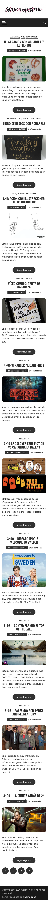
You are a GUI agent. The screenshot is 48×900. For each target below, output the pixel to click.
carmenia (36, 50)
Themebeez (29, 897)
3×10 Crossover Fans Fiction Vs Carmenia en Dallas (24, 445)
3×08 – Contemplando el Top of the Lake (24, 627)
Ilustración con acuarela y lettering (24, 43)
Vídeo (38, 118)
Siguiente (29, 870)
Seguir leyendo (24, 110)
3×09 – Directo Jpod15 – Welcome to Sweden (24, 540)
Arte (23, 37)
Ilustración (32, 37)
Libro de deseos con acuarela (24, 123)
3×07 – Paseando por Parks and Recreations (24, 712)
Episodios (24, 360)
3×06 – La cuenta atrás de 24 (24, 795)
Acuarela (14, 37)
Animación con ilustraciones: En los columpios (24, 200)
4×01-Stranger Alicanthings (24, 365)
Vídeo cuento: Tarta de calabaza (24, 285)
